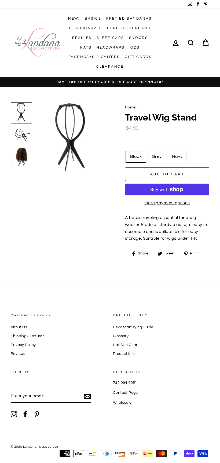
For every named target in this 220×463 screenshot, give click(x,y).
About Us (19, 327)
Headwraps (110, 47)
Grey (157, 156)
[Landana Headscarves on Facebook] (25, 414)
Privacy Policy (23, 345)
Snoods (138, 38)
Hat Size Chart (126, 345)
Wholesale (122, 402)
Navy (177, 156)
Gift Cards (138, 57)
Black (136, 156)
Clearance (109, 66)
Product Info (124, 354)
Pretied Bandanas (129, 18)
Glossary (121, 336)
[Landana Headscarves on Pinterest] (37, 414)
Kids (135, 47)
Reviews (18, 354)
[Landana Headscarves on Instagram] (14, 414)
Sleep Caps (110, 38)
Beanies (82, 38)
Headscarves (85, 28)
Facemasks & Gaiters (94, 57)
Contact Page (125, 393)
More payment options (167, 203)
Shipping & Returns (28, 336)
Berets (115, 28)
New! (74, 18)
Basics (93, 18)
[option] (110, 82)
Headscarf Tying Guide (133, 327)
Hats (85, 47)
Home (130, 107)
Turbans (140, 28)
